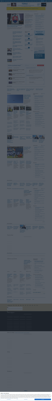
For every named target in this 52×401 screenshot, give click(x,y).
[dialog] (26, 396)
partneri (4, 394)
